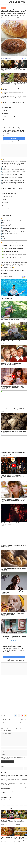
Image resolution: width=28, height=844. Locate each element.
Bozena (4, 17)
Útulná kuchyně (17, 2)
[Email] (25, 715)
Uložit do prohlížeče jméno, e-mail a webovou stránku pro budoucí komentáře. (13, 758)
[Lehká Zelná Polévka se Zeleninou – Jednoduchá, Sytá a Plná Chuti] (7, 831)
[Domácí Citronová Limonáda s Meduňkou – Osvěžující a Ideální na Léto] (20, 814)
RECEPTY (4, 818)
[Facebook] (15, 715)
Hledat (2, 766)
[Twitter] (19, 715)
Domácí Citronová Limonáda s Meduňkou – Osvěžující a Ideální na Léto (20, 822)
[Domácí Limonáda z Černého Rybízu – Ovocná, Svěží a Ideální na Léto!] (7, 814)
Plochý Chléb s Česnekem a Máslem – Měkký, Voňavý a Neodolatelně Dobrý (20, 839)
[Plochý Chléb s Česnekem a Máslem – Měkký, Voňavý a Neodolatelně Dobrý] (20, 831)
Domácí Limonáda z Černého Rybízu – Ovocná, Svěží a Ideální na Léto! (7, 822)
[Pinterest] (22, 715)
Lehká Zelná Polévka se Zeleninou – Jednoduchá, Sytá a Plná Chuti (6, 839)
